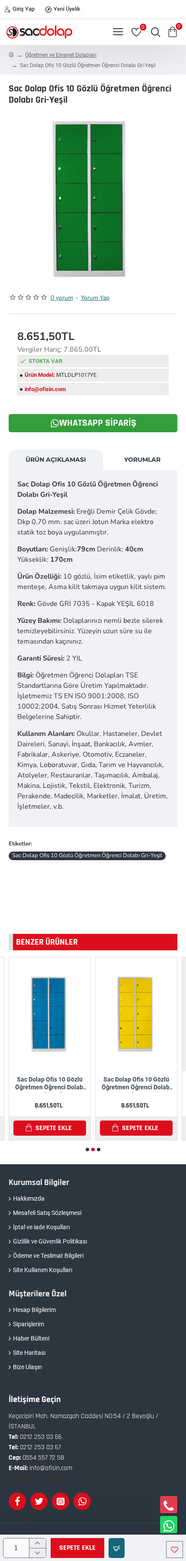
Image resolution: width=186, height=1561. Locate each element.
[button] (77, 1548)
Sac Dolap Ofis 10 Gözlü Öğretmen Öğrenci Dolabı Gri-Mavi (50, 1084)
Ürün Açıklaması (56, 459)
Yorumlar (142, 459)
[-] (37, 1553)
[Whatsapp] (82, 1501)
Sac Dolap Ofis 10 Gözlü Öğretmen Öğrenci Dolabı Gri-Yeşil (87, 855)
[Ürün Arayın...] (153, 32)
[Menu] (118, 32)
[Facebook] (17, 1501)
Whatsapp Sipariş (97, 423)
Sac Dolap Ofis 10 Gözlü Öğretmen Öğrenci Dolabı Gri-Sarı (136, 1084)
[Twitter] (39, 1501)
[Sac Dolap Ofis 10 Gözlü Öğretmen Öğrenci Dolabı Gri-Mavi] (49, 1014)
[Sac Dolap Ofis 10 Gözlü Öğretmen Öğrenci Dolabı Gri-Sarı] (136, 1014)
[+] (37, 1543)
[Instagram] (60, 1501)
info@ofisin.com (45, 389)
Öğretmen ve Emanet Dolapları (60, 55)
